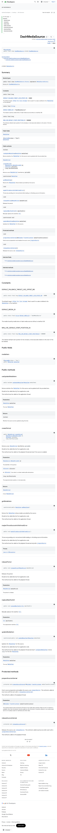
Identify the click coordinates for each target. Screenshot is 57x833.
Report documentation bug (45, 785)
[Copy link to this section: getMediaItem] (13, 501)
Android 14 (4, 790)
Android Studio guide (25, 785)
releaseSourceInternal (10, 248)
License (8, 822)
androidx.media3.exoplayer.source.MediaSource (19, 275)
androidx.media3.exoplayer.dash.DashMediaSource (18, 59)
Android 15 (4, 788)
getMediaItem (7, 180)
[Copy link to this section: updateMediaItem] (15, 632)
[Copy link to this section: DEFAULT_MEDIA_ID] (17, 310)
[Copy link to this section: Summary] (11, 73)
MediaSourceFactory (42, 81)
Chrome (4, 809)
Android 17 (4, 783)
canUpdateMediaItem (9, 153)
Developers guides (24, 787)
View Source (51, 41)
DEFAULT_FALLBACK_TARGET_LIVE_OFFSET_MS (15, 98)
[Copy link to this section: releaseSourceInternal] (18, 718)
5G (21, 774)
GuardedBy (7, 138)
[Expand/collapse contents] (10, 17)
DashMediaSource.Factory (22, 81)
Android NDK (23, 794)
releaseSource (20, 250)
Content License (43, 746)
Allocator (8, 166)
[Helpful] (52, 12)
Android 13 (4, 793)
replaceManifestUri (9, 211)
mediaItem (6, 139)
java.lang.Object (6, 57)
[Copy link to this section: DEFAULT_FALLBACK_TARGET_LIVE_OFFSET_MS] (36, 290)
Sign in (53, 1)
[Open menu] (2, 2)
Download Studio (24, 792)
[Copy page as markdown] (51, 37)
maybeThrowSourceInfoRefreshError (13, 190)
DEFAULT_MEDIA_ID (8, 110)
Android (4, 763)
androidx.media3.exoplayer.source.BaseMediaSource (17, 58)
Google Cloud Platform (7, 814)
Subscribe (21, 825)
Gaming (22, 763)
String (13, 106)
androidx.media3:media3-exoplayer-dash (45, 39)
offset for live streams (20, 101)
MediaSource (10, 66)
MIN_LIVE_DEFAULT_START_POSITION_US (14, 120)
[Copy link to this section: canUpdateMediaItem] (18, 377)
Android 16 (4, 785)
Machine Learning (24, 765)
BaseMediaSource (33, 51)
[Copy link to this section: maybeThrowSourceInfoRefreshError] (28, 525)
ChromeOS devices (43, 767)
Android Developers (6, 12)
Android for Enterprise (7, 765)
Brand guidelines (16, 822)
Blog (3, 774)
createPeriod (7, 163)
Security (4, 767)
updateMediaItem (8, 221)
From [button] (19, 260)
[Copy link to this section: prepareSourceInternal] (18, 678)
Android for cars (42, 770)
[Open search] (35, 2)
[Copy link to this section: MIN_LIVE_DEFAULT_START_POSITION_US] (31, 328)
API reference (6, 7)
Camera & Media (24, 770)
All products (5, 816)
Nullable (20, 237)
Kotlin (49, 43)
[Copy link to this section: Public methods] (16, 370)
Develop (14, 12)
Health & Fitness (24, 767)
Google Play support (43, 788)
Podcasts (4, 777)
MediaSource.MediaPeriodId (13, 165)
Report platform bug (43, 783)
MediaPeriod (6, 160)
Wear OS (41, 765)
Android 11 (4, 797)
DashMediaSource (19, 51)
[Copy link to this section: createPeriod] (12, 428)
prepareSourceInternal (10, 237)
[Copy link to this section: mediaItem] (10, 354)
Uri (16, 211)
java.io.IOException (9, 552)
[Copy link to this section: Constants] (12, 283)
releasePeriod (7, 200)
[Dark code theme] (54, 48)
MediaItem (50, 101)
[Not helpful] (54, 12)
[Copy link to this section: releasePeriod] (12, 562)
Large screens (42, 763)
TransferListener (28, 237)
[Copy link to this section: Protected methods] (19, 672)
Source (3, 770)
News (3, 772)
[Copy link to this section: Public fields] (13, 348)
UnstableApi (7, 49)
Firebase (4, 812)
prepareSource (35, 240)
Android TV (41, 772)
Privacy (22, 772)
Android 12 (4, 795)
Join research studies (43, 790)
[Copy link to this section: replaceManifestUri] (16, 600)
